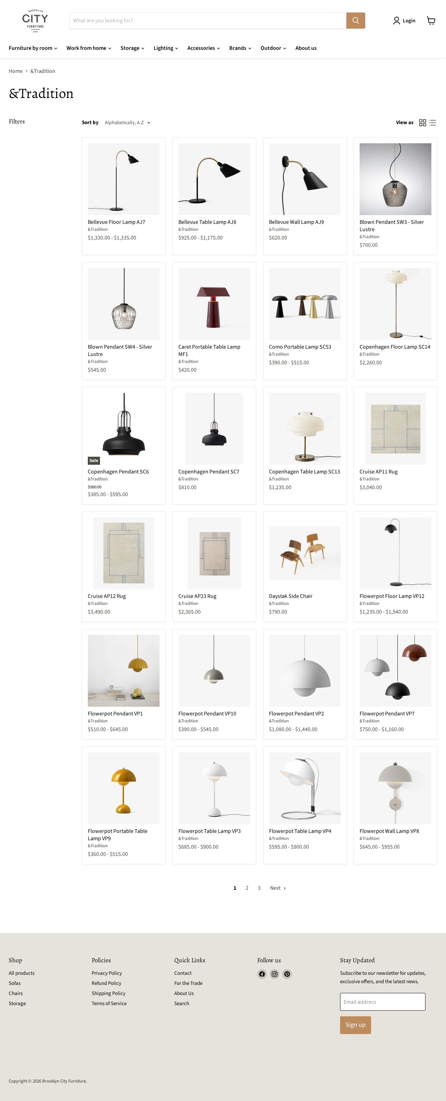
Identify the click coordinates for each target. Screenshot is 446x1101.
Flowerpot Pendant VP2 (296, 713)
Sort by (90, 123)
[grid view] (423, 123)
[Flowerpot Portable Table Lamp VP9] (124, 788)
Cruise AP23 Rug (197, 596)
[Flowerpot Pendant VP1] (124, 671)
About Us (184, 993)
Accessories (201, 48)
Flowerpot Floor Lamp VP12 (392, 596)
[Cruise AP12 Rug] (124, 553)
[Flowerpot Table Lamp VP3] (214, 788)
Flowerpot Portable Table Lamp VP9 (117, 834)
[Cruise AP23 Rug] (214, 553)
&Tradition (98, 229)
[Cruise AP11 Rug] (395, 429)
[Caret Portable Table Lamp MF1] (214, 304)
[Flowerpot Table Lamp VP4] (305, 788)
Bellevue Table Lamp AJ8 (207, 222)
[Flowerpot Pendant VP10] (214, 671)
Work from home (87, 48)
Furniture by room (31, 48)
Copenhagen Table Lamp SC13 (304, 472)
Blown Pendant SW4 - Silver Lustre (120, 350)
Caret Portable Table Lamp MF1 (209, 350)
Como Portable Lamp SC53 (300, 347)
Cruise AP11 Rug (379, 472)
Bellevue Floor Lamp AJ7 (116, 222)
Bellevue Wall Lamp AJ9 (296, 222)
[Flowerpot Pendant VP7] (395, 671)
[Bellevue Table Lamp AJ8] (214, 179)
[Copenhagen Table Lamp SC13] (305, 429)
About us (306, 48)
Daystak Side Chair (291, 596)
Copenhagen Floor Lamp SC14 (395, 347)
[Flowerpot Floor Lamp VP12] (395, 553)
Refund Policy (106, 983)
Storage (130, 48)
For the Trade (188, 983)
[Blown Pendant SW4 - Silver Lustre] (124, 304)
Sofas (15, 983)
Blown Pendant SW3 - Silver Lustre (392, 225)
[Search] (355, 21)
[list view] (432, 123)
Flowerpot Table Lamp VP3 (209, 831)
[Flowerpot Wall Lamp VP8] (395, 788)
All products (21, 973)
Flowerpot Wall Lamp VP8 (389, 831)
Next (276, 888)
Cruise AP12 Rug (107, 596)
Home (16, 71)
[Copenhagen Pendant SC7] (214, 429)
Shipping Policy (108, 993)
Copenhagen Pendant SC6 (118, 472)
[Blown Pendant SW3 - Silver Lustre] (395, 179)
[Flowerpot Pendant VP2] (305, 671)
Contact (183, 973)
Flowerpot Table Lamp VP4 (300, 831)
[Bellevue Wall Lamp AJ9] (305, 179)
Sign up (356, 1024)
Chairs (16, 993)
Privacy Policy (107, 973)
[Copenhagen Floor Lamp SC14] (395, 304)
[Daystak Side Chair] (305, 553)
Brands (238, 48)
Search (181, 1003)
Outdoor (271, 48)
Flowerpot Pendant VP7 (387, 713)
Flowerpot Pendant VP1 (115, 713)
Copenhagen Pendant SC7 (208, 472)
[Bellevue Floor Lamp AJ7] (124, 179)
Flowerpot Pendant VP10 (207, 713)
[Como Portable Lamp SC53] (305, 304)
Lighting (164, 48)
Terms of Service (109, 1003)
